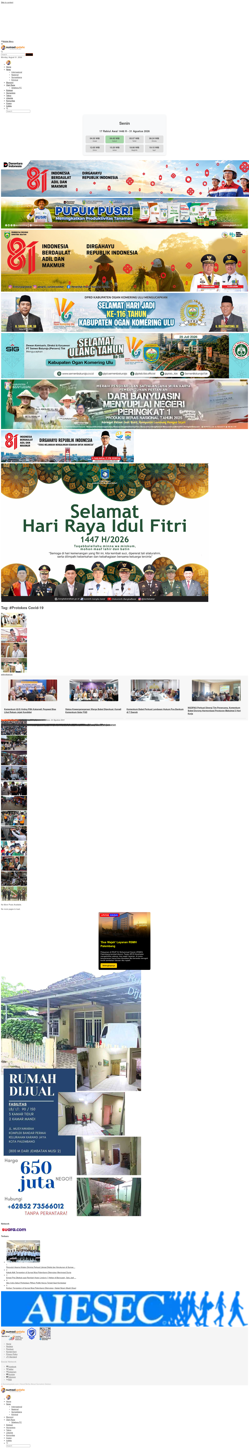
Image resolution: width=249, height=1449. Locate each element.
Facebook (12, 1366)
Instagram (12, 1371)
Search (29, 55)
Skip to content (7, 2)
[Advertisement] (79, 22)
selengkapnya (6, 674)
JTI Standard (11, 1356)
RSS (10, 1379)
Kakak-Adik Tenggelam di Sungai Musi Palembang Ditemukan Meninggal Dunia (38, 1272)
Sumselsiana (12, 720)
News (3, 720)
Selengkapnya (108, 966)
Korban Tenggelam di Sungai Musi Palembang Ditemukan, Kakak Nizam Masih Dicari (41, 1288)
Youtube (11, 1374)
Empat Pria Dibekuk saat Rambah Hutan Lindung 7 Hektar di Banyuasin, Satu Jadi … (41, 1277)
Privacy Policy (12, 1354)
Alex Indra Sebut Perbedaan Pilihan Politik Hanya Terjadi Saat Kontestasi (36, 1282)
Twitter (10, 1369)
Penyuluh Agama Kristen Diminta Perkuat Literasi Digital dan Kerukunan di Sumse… (40, 1267)
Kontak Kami (11, 1351)
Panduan (10, 1349)
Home (8, 1343)
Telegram (12, 1377)
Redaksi (9, 1346)
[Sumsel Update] (13, 49)
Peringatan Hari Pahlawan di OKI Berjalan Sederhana (30, 725)
